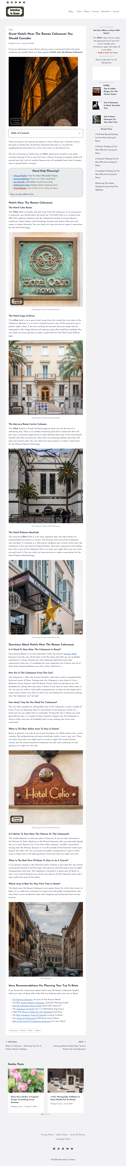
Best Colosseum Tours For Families (31, 1015)
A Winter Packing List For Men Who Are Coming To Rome (106, 150)
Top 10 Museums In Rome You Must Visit (112, 105)
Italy (30, 1030)
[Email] (24, 2)
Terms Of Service (77, 1135)
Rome (37, 1030)
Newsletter (106, 12)
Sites (11, 30)
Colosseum (14, 1030)
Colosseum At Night (25, 1009)
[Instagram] (8, 2)
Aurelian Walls (70, 654)
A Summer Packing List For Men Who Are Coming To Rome (107, 162)
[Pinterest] (12, 2)
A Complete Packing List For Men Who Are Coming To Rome (107, 174)
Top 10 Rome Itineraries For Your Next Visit (110, 119)
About (87, 12)
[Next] (80, 1090)
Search (116, 12)
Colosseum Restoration (26, 1018)
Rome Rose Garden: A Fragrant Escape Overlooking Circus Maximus (24, 1099)
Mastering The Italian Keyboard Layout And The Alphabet (106, 186)
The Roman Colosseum (23, 1000)
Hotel (23, 1030)
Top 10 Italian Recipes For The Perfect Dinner (111, 91)
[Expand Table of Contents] (79, 133)
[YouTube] (20, 2)
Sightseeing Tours (22, 185)
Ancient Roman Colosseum (32, 1003)
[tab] (42, 1114)
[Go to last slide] (10, 1090)
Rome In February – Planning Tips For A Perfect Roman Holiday (24, 1045)
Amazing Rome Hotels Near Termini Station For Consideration (70, 1045)
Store (79, 12)
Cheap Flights (20, 176)
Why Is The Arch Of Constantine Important (32, 1021)
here (28, 228)
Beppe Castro (15, 43)
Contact (95, 12)
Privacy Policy (47, 1135)
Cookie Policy (62, 1135)
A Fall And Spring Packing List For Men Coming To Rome (106, 137)
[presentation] (26, 1080)
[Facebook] (16, 2)
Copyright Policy (63, 1139)
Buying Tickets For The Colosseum (37, 1012)
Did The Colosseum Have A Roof (27, 1006)
